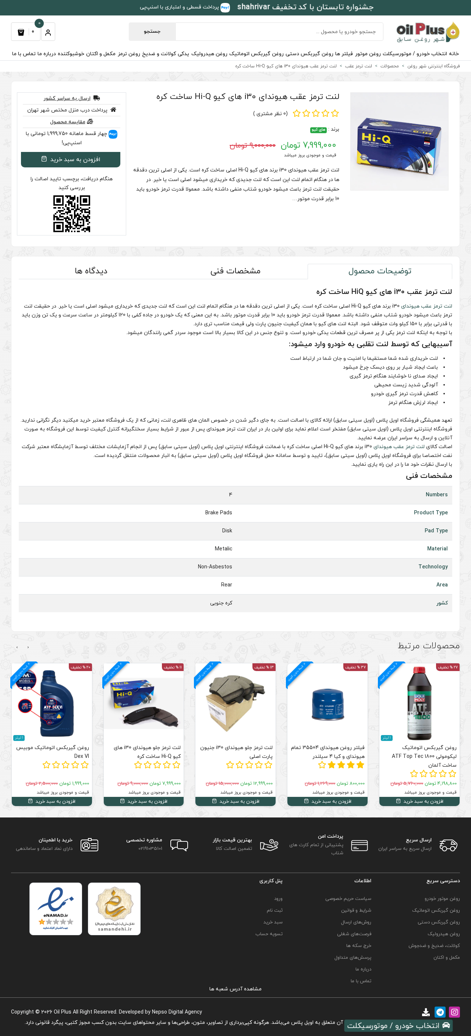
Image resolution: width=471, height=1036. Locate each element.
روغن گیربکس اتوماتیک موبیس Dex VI (52, 752)
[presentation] (28, 647)
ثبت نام (275, 910)
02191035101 (150, 848)
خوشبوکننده (71, 53)
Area (442, 585)
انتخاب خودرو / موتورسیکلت (415, 53)
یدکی (183, 53)
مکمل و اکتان (101, 53)
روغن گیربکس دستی (309, 53)
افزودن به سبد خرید (74, 160)
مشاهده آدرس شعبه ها (235, 989)
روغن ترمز (129, 53)
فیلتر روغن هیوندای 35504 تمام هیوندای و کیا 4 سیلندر (328, 752)
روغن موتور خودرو (442, 898)
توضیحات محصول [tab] (379, 271)
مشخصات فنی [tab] (235, 271)
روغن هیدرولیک (209, 53)
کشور (442, 603)
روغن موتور (368, 53)
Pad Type (436, 531)
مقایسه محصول (67, 121)
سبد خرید (273, 922)
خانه (454, 53)
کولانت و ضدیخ (159, 53)
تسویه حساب (269, 934)
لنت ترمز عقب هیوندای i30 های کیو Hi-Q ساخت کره (247, 97)
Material (437, 549)
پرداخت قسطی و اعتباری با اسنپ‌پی (180, 7)
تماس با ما (24, 53)
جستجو (152, 31)
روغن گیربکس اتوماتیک (256, 53)
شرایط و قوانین (356, 910)
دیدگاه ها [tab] (91, 271)
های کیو (318, 130)
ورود (278, 898)
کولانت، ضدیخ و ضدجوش (434, 946)
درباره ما (47, 53)
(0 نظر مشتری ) (270, 113)
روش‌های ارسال (356, 922)
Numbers (437, 495)
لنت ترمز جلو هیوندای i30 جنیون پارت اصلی (236, 752)
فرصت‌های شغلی (354, 934)
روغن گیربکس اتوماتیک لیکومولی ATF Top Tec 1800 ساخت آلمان (424, 756)
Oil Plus (62, 1012)
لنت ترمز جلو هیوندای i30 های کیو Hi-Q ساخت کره (147, 752)
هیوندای (410, 306)
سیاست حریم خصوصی (348, 898)
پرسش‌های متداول (352, 957)
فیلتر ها (344, 53)
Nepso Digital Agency (177, 1012)
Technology (433, 567)
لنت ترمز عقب (436, 306)
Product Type (431, 513)
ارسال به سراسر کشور (67, 98)
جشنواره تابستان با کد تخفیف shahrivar (305, 7)
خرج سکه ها (358, 946)
